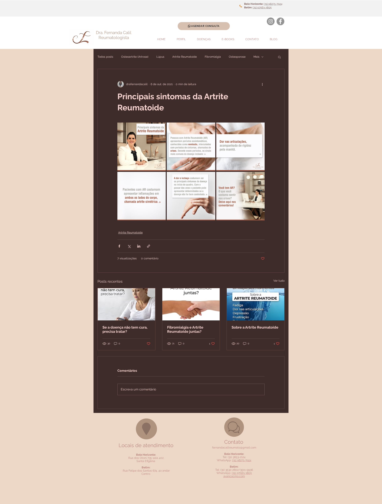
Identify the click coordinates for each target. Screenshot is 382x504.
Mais (256, 56)
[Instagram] (271, 21)
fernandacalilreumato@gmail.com (234, 447)
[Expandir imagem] (141, 147)
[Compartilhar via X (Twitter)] (129, 246)
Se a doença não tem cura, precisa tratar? (124, 329)
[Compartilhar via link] (148, 246)
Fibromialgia (213, 56)
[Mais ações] (262, 84)
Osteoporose (237, 56)
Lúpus (160, 56)
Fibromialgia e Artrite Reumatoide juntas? (185, 329)
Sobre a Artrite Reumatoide (255, 327)
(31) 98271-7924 (273, 3)
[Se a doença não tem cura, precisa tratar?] (126, 304)
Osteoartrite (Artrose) (134, 56)
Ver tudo (279, 280)
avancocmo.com (234, 476)
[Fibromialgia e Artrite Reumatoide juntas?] (191, 304)
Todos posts (105, 56)
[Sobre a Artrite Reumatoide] (255, 304)
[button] (279, 56)
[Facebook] (280, 21)
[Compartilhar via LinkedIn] (139, 246)
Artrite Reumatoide (184, 56)
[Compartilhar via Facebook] (119, 246)
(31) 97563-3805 (262, 7)
